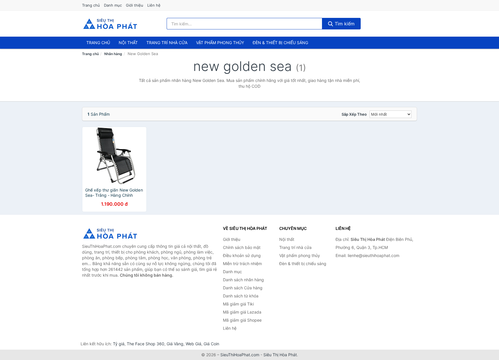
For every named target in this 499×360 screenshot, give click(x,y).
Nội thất (128, 42)
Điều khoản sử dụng (242, 255)
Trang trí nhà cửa (166, 42)
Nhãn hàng (113, 54)
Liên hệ (154, 5)
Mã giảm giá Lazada (242, 312)
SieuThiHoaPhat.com (239, 354)
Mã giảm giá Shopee (242, 320)
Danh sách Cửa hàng (242, 287)
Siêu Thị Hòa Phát (280, 354)
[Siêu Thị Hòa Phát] (111, 233)
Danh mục (113, 5)
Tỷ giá (118, 343)
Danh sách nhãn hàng (243, 279)
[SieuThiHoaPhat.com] (110, 23)
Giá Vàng (175, 343)
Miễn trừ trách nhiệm (242, 263)
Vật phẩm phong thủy (220, 42)
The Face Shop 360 (145, 343)
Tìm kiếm (344, 24)
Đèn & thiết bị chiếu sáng (280, 42)
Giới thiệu (134, 5)
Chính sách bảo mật (241, 247)
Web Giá (193, 343)
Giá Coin (211, 343)
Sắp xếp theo (354, 114)
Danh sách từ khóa (240, 295)
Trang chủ (91, 5)
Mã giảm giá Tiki (238, 303)
